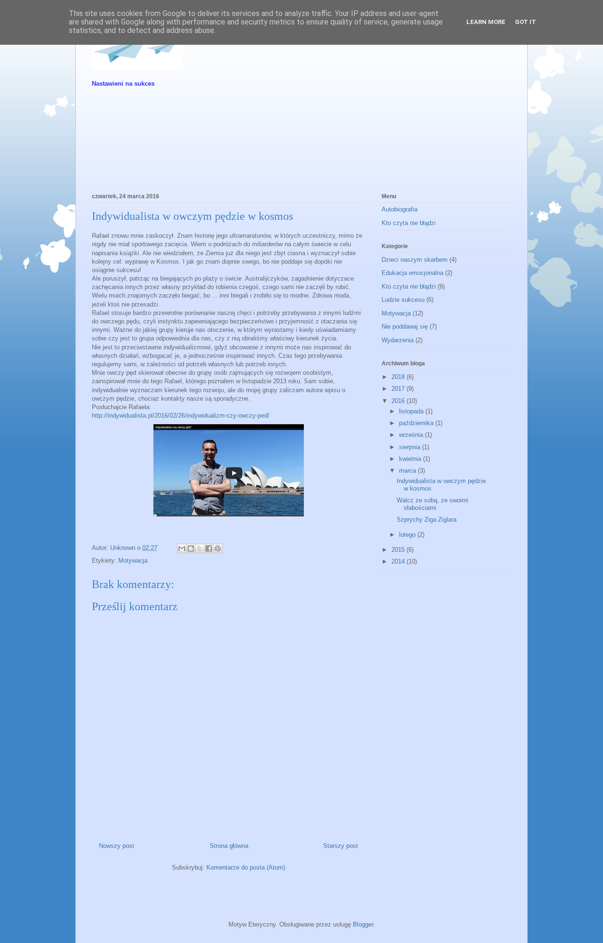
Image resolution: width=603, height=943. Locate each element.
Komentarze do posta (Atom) (245, 867)
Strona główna (229, 845)
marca (408, 470)
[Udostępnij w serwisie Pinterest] (217, 548)
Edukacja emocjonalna (412, 272)
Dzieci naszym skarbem (415, 259)
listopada (412, 411)
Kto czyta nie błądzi (409, 222)
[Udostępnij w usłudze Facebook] (208, 548)
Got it (525, 21)
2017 (399, 388)
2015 (399, 549)
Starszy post (340, 845)
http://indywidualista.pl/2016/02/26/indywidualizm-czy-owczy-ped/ (180, 415)
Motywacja (132, 560)
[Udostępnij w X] (199, 548)
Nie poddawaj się (405, 326)
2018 (399, 376)
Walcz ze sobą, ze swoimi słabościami (432, 504)
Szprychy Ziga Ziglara (426, 519)
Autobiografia (399, 209)
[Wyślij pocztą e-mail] (182, 548)
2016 (399, 400)
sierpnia (410, 447)
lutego (408, 534)
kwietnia (411, 458)
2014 (399, 561)
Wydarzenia (398, 340)
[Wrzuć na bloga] (191, 548)
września (412, 434)
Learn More (485, 21)
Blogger (363, 924)
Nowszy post (116, 845)
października (417, 423)
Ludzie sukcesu (403, 299)
